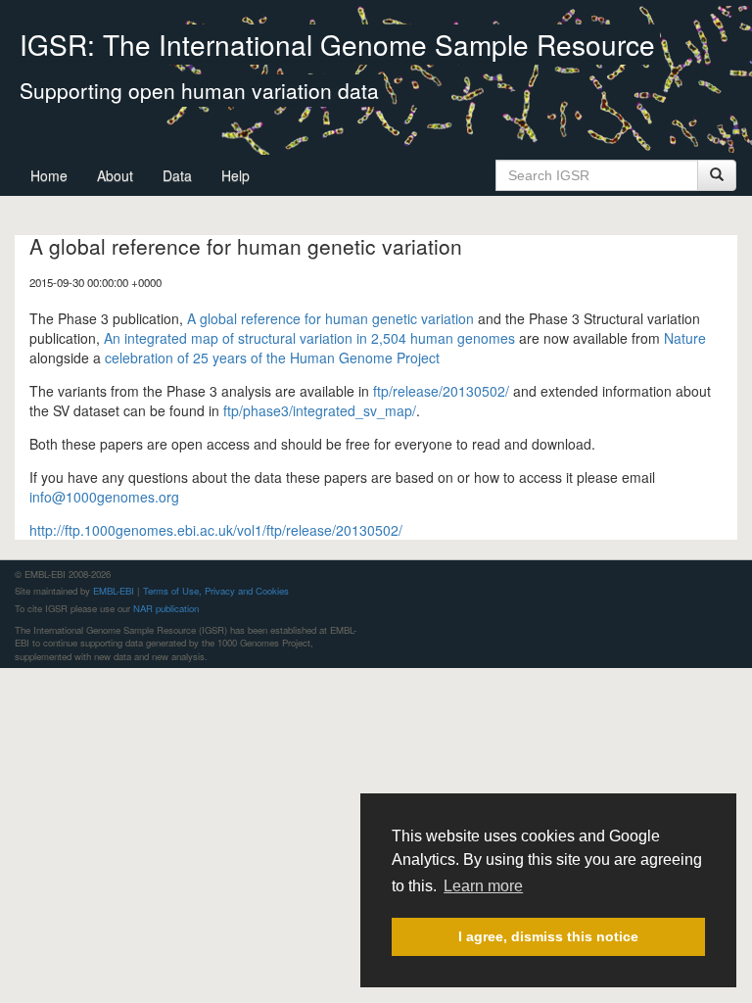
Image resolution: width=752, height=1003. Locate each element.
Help (235, 175)
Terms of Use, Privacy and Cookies (216, 590)
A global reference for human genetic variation (330, 318)
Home (49, 175)
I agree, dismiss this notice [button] (548, 936)
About (115, 175)
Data (177, 175)
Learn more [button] (483, 886)
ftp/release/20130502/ (441, 391)
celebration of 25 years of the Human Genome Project (272, 357)
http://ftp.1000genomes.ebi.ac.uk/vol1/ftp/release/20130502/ (215, 530)
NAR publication (166, 608)
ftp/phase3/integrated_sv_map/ (319, 410)
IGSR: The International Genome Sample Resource (337, 44)
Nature (685, 338)
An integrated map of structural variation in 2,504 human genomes (309, 338)
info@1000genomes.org (104, 496)
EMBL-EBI (113, 590)
